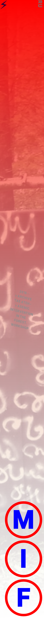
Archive (24, 298)
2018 (23, 292)
